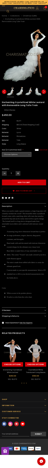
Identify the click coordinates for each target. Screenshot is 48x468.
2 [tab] (24, 383)
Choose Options (12, 364)
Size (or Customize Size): (12, 150)
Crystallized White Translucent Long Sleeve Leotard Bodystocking (35, 372)
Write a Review (9, 110)
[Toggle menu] (3, 4)
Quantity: (5, 169)
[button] (41, 461)
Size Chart (43, 150)
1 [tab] (21, 383)
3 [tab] (26, 383)
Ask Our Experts (26, 323)
